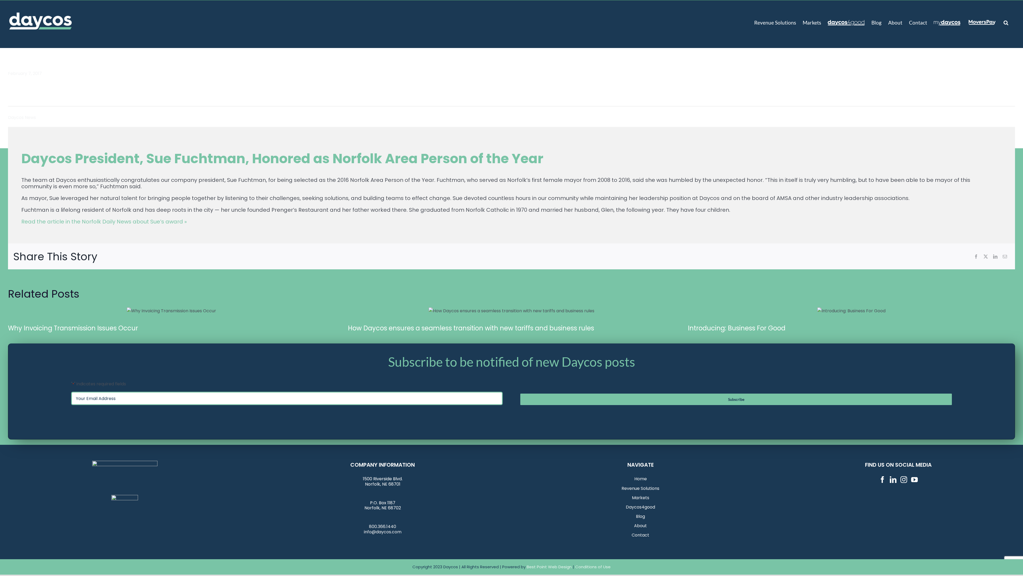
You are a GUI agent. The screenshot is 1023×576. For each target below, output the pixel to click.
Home (640, 479)
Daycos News (22, 117)
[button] (1006, 22)
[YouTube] (914, 479)
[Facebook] (976, 256)
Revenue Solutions (640, 488)
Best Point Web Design (549, 567)
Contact (640, 535)
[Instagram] (903, 479)
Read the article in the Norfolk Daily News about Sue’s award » (104, 221)
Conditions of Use (593, 567)
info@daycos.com (382, 532)
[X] (985, 256)
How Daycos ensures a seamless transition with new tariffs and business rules (511, 310)
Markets (640, 498)
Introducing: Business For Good (851, 310)
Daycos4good (640, 507)
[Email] (1005, 256)
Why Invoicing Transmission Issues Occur (171, 310)
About (640, 526)
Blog (640, 516)
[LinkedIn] (995, 256)
